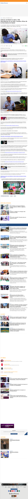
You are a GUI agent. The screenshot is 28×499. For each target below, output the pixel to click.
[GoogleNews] (15, 491)
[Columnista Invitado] (2, 364)
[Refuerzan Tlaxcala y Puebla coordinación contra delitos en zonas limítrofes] (5, 280)
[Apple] (17, 491)
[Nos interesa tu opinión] (14, 485)
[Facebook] (1, 45)
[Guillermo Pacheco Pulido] (2, 368)
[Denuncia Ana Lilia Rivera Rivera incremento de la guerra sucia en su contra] (5, 298)
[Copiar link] (9, 45)
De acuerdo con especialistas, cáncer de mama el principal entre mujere (14, 161)
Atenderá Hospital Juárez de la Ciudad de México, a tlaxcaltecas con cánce (15, 152)
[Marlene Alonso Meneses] (2, 360)
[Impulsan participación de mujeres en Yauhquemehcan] (5, 391)
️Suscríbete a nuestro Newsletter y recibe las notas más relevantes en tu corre (12, 136)
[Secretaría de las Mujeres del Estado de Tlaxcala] (2, 372)
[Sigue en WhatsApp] (25, 45)
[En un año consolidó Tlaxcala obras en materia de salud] (5, 218)
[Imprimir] (11, 45)
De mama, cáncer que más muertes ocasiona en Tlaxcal (14, 91)
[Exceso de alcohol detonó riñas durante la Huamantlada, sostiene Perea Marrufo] (5, 379)
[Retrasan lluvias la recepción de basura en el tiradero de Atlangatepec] (5, 385)
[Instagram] (14, 491)
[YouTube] (12, 491)
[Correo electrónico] (7, 45)
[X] (3, 45)
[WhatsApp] (4, 45)
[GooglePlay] (19, 491)
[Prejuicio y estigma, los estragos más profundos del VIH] (5, 212)
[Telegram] (6, 45)
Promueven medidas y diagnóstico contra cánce (12, 125)
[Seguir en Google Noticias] (26, 45)
